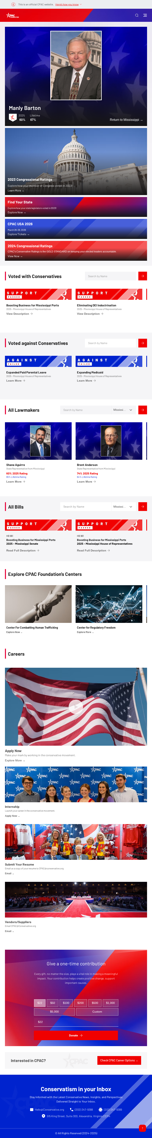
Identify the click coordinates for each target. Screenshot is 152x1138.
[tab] (40, 1003)
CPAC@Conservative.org (23, 925)
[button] (137, 15)
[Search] (142, 276)
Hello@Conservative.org (49, 1109)
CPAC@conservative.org (51, 868)
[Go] (142, 1128)
